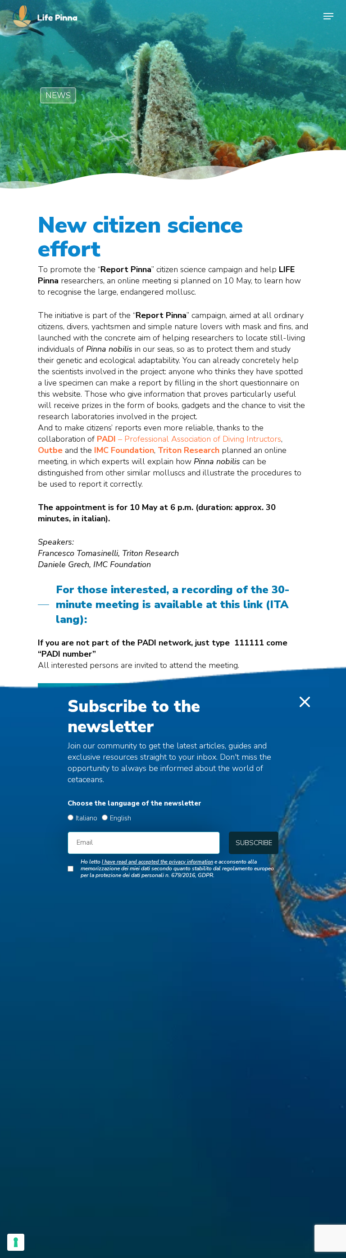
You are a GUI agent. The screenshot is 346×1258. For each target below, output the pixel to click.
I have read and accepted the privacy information (157, 862)
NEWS (58, 95)
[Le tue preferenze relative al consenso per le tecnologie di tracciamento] (15, 1242)
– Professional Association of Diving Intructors (189, 439)
